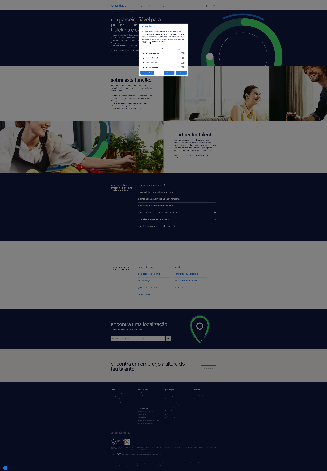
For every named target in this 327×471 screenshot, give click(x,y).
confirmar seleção (147, 73)
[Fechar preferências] (5, 468)
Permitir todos (181, 73)
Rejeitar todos (169, 73)
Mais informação (146, 43)
